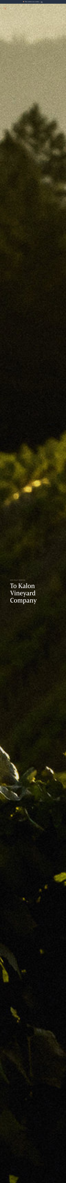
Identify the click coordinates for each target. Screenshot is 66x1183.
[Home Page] (5, 8)
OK (42, 1)
